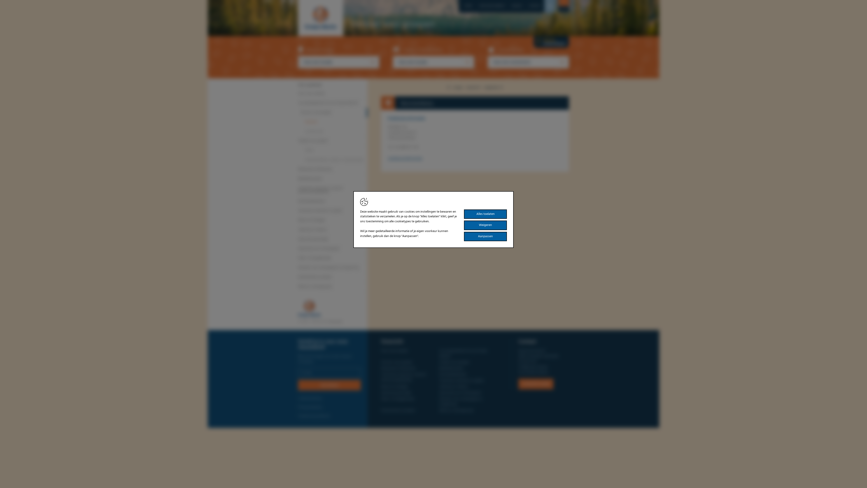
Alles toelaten (485, 214)
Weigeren (485, 225)
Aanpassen (485, 236)
